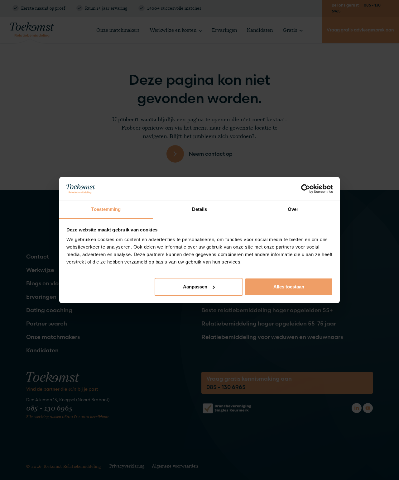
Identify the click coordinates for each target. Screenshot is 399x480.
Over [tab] (293, 209)
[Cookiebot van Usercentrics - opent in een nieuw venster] (305, 188)
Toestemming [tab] (106, 209)
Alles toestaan (288, 286)
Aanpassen (195, 286)
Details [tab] (199, 209)
